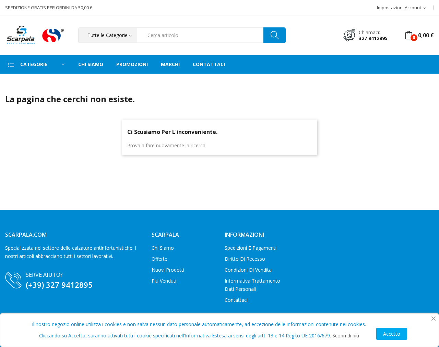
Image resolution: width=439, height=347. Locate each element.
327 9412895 (373, 38)
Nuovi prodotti (168, 270)
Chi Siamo (163, 248)
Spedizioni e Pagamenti (250, 248)
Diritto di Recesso (245, 259)
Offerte (159, 259)
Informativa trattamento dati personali (252, 284)
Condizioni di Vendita (248, 270)
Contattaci (236, 300)
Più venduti (164, 280)
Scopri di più (345, 335)
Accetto (391, 334)
